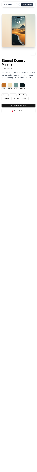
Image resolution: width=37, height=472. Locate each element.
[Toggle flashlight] (14, 43)
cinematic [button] (6, 98)
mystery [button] (24, 98)
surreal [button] (13, 95)
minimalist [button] (22, 95)
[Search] (18, 4)
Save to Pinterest (19, 111)
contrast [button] (16, 98)
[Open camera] (23, 43)
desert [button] (5, 95)
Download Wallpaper (19, 105)
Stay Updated (27, 4)
